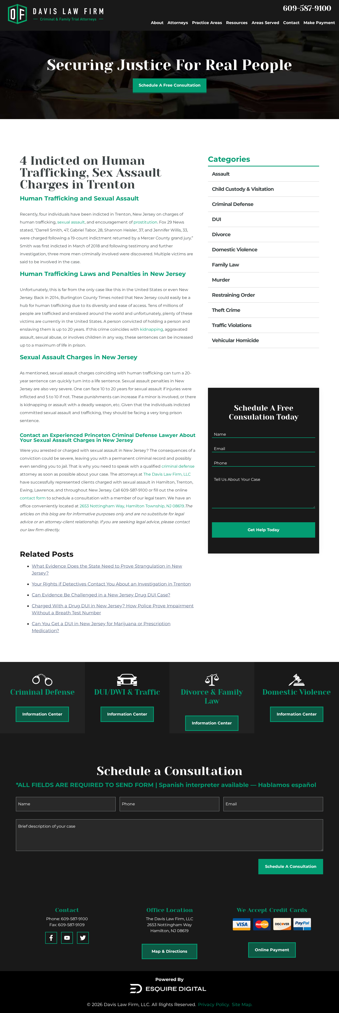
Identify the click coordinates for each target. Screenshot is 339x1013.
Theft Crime (226, 310)
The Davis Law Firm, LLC (167, 474)
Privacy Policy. (214, 1004)
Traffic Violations (231, 325)
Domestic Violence (234, 250)
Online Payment (272, 950)
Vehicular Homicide (235, 340)
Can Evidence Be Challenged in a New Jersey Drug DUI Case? (101, 595)
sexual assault (71, 222)
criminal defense (178, 466)
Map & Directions (169, 951)
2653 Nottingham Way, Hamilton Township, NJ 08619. (132, 506)
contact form (33, 498)
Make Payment (319, 22)
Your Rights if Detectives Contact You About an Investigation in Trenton (111, 584)
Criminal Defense (232, 204)
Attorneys (178, 22)
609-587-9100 (307, 8)
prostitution (145, 222)
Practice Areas (207, 22)
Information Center (42, 714)
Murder (221, 280)
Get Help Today (263, 529)
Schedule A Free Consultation (170, 85)
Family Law (225, 265)
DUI (216, 219)
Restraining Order (233, 295)
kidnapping (151, 329)
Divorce (221, 234)
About (157, 22)
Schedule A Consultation (290, 866)
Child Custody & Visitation (243, 189)
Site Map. (242, 1004)
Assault (221, 174)
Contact (291, 22)
